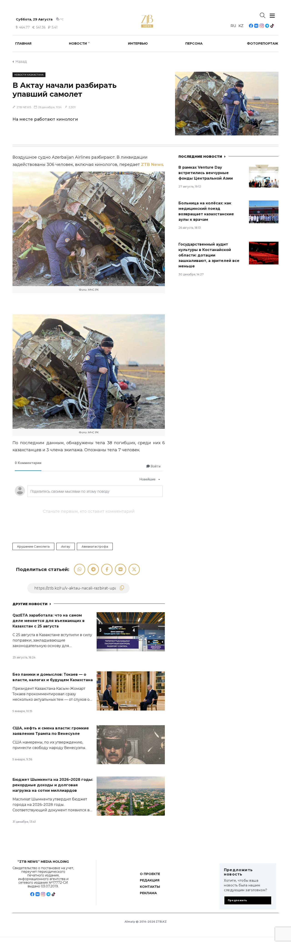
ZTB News (152, 164)
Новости (78, 43)
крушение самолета (33, 546)
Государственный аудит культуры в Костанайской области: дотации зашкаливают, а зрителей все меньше (208, 255)
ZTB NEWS (24, 107)
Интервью (138, 43)
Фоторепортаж (262, 43)
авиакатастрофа (95, 546)
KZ (240, 26)
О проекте (150, 874)
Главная (23, 43)
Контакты (150, 886)
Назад (21, 61)
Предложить (237, 900)
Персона (194, 43)
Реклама (148, 893)
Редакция (149, 880)
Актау (65, 546)
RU (233, 26)
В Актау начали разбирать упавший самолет (65, 90)
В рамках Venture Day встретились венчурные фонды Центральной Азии (205, 172)
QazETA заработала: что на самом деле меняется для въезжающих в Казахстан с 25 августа (49, 620)
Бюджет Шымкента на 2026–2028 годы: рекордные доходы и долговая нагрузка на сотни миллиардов (53, 785)
